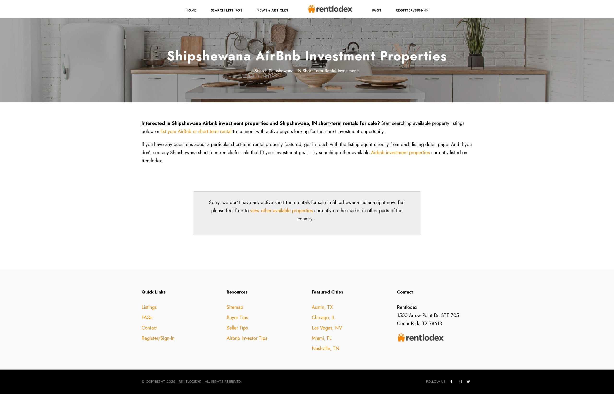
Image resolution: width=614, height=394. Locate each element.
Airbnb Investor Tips (247, 338)
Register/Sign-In (412, 10)
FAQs (376, 10)
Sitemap (235, 307)
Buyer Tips (237, 317)
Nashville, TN (325, 348)
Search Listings (226, 10)
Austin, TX (322, 307)
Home (191, 10)
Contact (150, 327)
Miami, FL (322, 338)
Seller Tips (237, 327)
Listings (149, 307)
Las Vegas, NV (327, 327)
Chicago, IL (323, 317)
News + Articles (272, 10)
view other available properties (281, 210)
